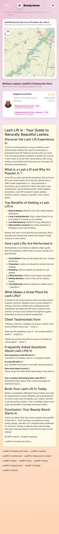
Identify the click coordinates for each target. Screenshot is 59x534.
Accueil (7, 12)
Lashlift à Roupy (41, 460)
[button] (8, 31)
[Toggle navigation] (6, 5)
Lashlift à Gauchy (10, 470)
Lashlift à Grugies (32, 465)
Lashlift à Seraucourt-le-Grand (37, 456)
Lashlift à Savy (25, 460)
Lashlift (9, 15)
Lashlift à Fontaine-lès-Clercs (15, 451)
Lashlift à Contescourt (12, 456)
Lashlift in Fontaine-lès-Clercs (18, 441)
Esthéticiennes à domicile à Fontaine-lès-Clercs (31, 12)
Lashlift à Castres (38, 451)
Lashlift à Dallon (9, 460)
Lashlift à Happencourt (12, 465)
